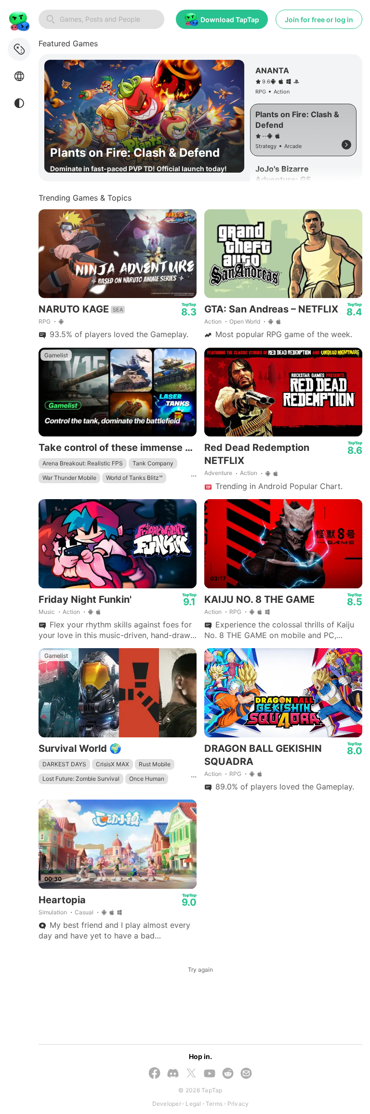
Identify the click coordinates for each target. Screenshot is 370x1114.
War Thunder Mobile (69, 477)
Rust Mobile (155, 764)
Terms (214, 1103)
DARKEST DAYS (64, 764)
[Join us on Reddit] (228, 1074)
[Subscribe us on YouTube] (209, 1074)
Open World (244, 321)
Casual (84, 912)
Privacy (238, 1103)
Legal (193, 1103)
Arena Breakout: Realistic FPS (82, 463)
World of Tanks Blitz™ (134, 477)
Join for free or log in (319, 19)
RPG (45, 321)
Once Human (146, 778)
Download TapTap (229, 19)
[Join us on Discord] (173, 1074)
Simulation (53, 912)
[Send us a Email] (246, 1074)
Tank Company (152, 463)
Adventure (218, 472)
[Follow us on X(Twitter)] (191, 1074)
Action (213, 321)
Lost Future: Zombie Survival (80, 778)
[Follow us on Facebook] (154, 1074)
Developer (166, 1103)
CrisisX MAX (112, 764)
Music (47, 611)
